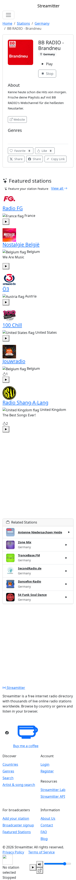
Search (8, 778)
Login (45, 764)
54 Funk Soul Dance (32, 595)
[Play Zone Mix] (66, 544)
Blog (44, 838)
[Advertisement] (38, 480)
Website (19, 119)
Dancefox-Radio (29, 581)
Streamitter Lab (53, 789)
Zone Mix (24, 542)
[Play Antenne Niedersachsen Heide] (69, 532)
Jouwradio (14, 361)
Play (49, 64)
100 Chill (12, 325)
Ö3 (6, 289)
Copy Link (57, 159)
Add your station (16, 818)
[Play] (33, 867)
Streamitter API (53, 796)
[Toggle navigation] (8, 15)
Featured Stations (17, 832)
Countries (10, 764)
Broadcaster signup (18, 825)
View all (57, 188)
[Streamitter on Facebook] (7, 733)
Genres (8, 771)
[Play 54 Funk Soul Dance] (66, 597)
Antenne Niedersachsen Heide (40, 532)
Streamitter (15, 687)
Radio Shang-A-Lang (25, 402)
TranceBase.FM (29, 555)
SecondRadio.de (29, 568)
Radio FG (13, 208)
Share (18, 159)
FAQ (44, 832)
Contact (47, 825)
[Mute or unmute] (39, 864)
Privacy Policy (13, 852)
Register (47, 771)
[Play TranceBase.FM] (66, 557)
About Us (48, 818)
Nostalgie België (21, 244)
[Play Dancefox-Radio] (66, 584)
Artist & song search (19, 784)
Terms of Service (41, 852)
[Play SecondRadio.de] (66, 571)
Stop (49, 73)
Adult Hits (16, 136)
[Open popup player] (39, 870)
